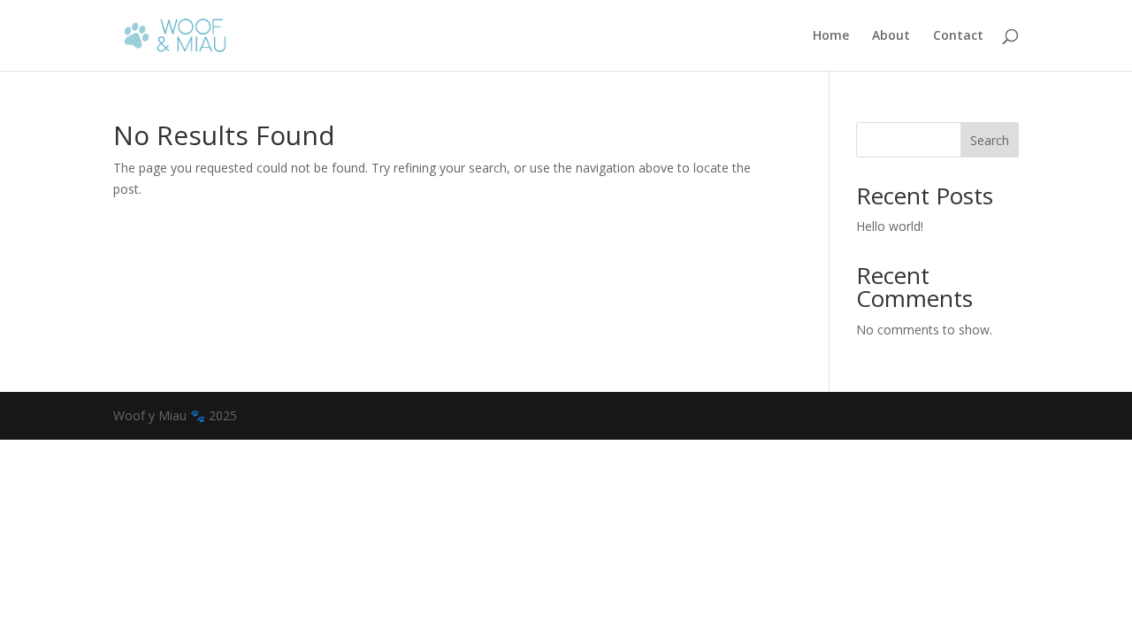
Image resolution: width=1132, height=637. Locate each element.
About (891, 36)
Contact (958, 36)
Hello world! (889, 226)
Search (989, 140)
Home (831, 36)
